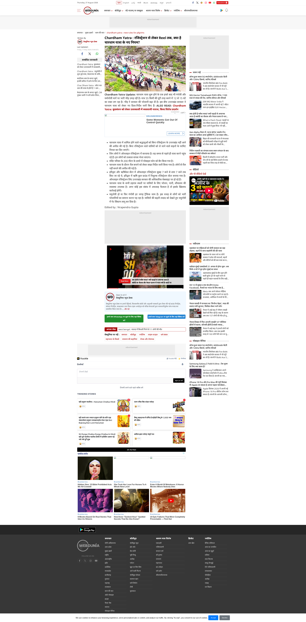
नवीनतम (196, 243)
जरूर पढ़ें (197, 72)
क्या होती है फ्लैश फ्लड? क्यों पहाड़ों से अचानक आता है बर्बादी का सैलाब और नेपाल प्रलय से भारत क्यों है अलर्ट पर (208, 115)
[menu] (79, 10)
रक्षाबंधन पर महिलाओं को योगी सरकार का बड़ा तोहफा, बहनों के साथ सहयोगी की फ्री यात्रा (207, 249)
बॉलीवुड (118, 10)
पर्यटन (132, 563)
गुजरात (107, 579)
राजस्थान (108, 587)
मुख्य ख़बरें (89, 32)
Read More (124, 281)
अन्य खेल (191, 543)
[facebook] (193, 2)
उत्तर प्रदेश (108, 547)
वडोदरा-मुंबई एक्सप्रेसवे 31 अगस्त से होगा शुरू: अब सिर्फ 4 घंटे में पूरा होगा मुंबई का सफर (209, 268)
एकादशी (158, 543)
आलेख (132, 559)
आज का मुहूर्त (209, 551)
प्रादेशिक (107, 567)
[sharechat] (201, 2)
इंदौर (106, 563)
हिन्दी (119, 3)
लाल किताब (209, 559)
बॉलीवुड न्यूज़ (134, 543)
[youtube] (210, 2)
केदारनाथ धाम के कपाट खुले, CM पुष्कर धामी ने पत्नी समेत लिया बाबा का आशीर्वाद (89, 93)
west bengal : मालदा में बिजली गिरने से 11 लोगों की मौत (140, 329)
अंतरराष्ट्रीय (108, 559)
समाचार (107, 10)
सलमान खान (134, 579)
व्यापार (107, 607)
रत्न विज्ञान (208, 587)
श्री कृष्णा (159, 555)
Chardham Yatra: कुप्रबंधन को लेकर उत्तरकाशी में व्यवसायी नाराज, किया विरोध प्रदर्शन (88, 65)
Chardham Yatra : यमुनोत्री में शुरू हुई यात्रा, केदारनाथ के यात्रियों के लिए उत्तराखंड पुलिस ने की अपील (89, 72)
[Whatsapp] (214, 2)
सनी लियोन (133, 583)
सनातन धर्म (159, 551)
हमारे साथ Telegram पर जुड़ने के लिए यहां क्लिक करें (166, 317)
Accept (213, 618)
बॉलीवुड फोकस (135, 575)
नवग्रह (207, 583)
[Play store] (221, 10)
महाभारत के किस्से (112, 339)
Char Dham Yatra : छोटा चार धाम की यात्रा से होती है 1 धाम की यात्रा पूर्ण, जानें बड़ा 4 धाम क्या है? (89, 86)
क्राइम (107, 599)
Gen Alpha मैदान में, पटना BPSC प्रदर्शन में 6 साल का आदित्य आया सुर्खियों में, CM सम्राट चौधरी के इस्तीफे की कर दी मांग (209, 133)
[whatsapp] (97, 54)
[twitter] (197, 2)
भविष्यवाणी (160, 547)
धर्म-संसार (164, 334)
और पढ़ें (126, 309)
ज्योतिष (177, 10)
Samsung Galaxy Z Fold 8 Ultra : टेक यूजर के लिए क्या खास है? (208, 365)
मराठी (139, 3)
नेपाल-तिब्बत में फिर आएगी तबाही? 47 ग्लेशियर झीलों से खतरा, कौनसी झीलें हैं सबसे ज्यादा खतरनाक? (207, 323)
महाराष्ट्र (107, 583)
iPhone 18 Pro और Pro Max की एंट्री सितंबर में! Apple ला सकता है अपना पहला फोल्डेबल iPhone (208, 383)
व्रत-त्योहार (159, 567)
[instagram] (206, 2)
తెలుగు (145, 3)
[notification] (226, 10)
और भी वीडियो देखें (197, 173)
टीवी (131, 587)
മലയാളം (153, 3)
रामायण (158, 559)
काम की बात (99, 32)
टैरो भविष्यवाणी (210, 567)
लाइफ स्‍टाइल (153, 334)
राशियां (207, 555)
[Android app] (87, 529)
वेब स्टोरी (133, 551)
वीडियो (196, 169)
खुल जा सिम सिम (135, 567)
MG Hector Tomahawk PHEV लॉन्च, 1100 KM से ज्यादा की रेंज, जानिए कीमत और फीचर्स (208, 96)
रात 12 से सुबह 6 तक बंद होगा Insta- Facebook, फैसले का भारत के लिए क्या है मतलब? (206, 286)
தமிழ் (133, 3)
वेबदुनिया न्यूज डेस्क (90, 41)
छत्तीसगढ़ (108, 575)
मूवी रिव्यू (133, 555)
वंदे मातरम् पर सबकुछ (134, 10)
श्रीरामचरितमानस (190, 10)
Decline (224, 618)
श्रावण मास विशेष (153, 10)
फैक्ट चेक (108, 603)
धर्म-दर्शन (159, 571)
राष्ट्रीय (107, 555)
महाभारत (159, 563)
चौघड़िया (208, 575)
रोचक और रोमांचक (147, 339)
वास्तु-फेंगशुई (209, 563)
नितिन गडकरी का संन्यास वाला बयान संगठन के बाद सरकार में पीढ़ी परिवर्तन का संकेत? (209, 152)
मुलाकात (133, 591)
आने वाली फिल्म (135, 571)
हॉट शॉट (132, 547)
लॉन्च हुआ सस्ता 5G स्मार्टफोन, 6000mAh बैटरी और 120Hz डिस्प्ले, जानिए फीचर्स (208, 78)
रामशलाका (208, 571)
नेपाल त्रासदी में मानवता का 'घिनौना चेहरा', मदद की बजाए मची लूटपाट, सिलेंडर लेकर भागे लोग (209, 305)
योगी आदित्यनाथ (110, 543)
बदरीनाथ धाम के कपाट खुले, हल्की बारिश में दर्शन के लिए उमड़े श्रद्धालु (89, 79)
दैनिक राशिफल (210, 543)
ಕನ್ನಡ (161, 3)
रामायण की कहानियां (129, 339)
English (126, 3)
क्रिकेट (166, 10)
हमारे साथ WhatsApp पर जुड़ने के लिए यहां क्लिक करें (124, 318)
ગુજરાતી (168, 3)
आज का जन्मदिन (210, 547)
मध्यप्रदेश (108, 571)
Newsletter (221, 3)
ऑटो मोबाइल (109, 595)
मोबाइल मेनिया (199, 340)
